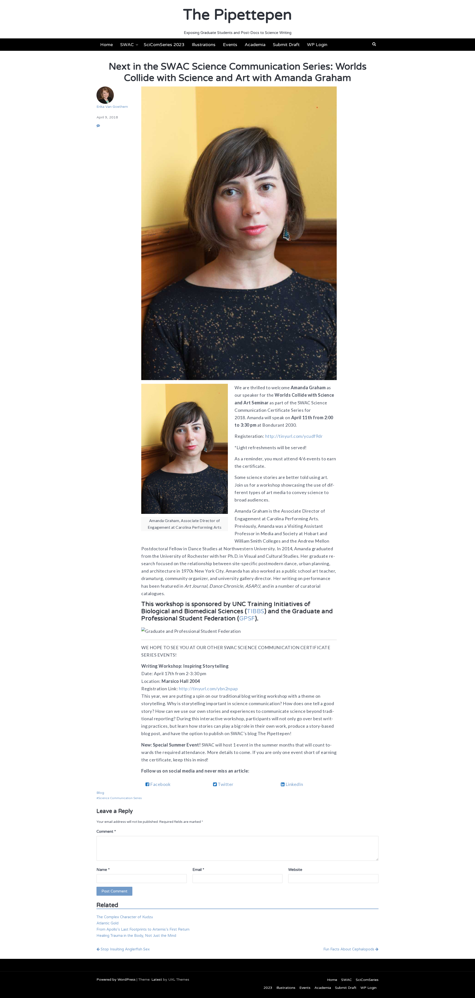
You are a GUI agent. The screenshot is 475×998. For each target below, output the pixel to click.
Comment (106, 831)
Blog (100, 793)
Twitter (225, 784)
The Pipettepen (237, 15)
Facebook (160, 784)
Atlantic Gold (107, 923)
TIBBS (255, 611)
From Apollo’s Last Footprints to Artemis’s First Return (143, 929)
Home (106, 44)
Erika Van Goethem (112, 107)
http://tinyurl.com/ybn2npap (208, 688)
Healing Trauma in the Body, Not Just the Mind (136, 935)
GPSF (247, 618)
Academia (255, 44)
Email (198, 869)
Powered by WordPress (116, 979)
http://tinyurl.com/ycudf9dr (294, 436)
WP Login (317, 44)
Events (230, 44)
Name (103, 869)
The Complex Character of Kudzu (124, 917)
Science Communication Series (120, 798)
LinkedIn (294, 784)
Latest (156, 979)
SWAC (127, 44)
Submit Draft (286, 44)
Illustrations (203, 44)
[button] (374, 44)
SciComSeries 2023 (164, 44)
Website (295, 869)
